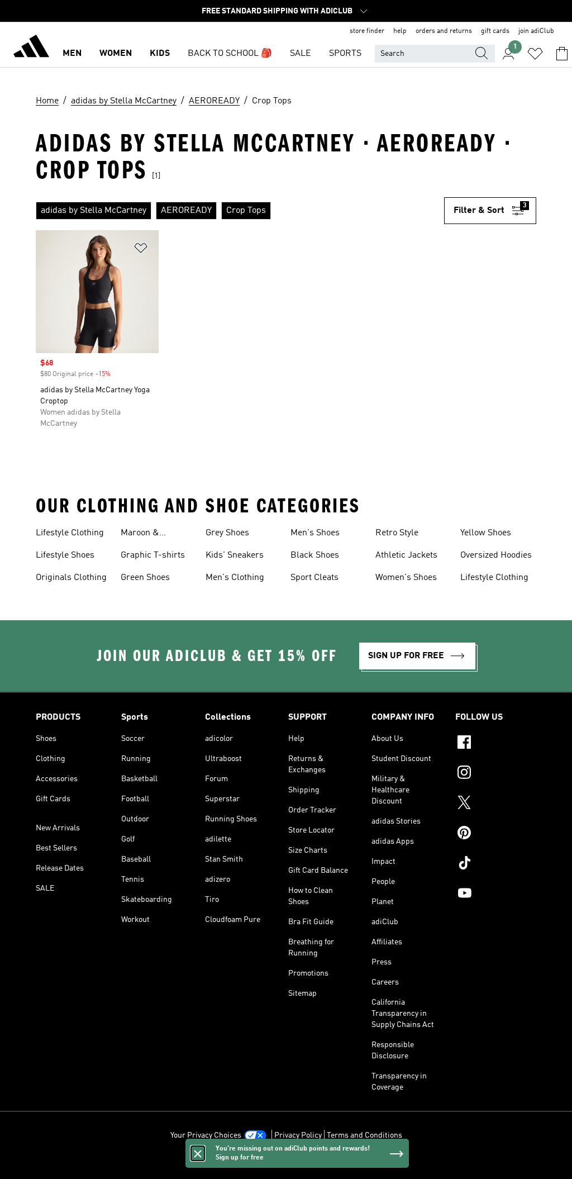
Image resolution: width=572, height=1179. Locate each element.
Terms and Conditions (364, 1135)
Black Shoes (314, 555)
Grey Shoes (227, 533)
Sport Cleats (314, 577)
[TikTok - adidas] (495, 864)
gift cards (495, 31)
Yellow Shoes (485, 533)
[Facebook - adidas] (495, 744)
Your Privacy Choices (205, 1135)
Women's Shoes (406, 577)
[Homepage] (31, 48)
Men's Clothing (235, 577)
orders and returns (444, 31)
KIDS (160, 53)
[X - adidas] (495, 804)
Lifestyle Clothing (70, 533)
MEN (72, 53)
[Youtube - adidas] (495, 895)
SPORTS (345, 53)
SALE (300, 53)
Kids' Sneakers (235, 555)
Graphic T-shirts (153, 555)
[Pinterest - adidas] (495, 834)
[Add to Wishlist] (141, 250)
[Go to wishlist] (535, 53)
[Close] (197, 1153)
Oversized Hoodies (496, 555)
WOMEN (115, 53)
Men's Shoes (315, 533)
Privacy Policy (298, 1135)
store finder (367, 31)
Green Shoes (145, 577)
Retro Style (396, 533)
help (400, 31)
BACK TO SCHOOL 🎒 (230, 53)
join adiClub (536, 31)
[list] (240, 211)
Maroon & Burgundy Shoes (153, 534)
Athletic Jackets (406, 555)
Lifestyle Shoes (65, 555)
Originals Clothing (71, 577)
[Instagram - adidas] (495, 774)
